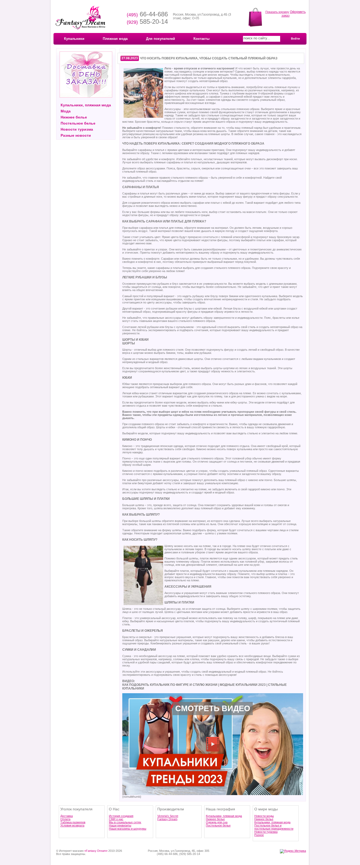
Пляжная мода (115, 39)
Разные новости (76, 135)
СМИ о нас (116, 819)
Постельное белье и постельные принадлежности (273, 827)
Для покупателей (160, 39)
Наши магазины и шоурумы (127, 828)
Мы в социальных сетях (125, 822)
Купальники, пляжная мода (86, 105)
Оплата (65, 819)
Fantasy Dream (167, 819)
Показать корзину (277, 11)
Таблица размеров (72, 822)
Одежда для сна (216, 822)
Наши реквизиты (120, 825)
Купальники (74, 39)
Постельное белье (78, 123)
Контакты (201, 39)
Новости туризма (77, 129)
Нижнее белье (74, 117)
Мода (66, 111)
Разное (259, 835)
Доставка (66, 816)
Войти (295, 38)
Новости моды (264, 816)
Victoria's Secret (167, 816)
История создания (121, 816)
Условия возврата (72, 825)
